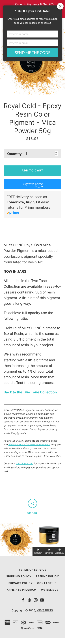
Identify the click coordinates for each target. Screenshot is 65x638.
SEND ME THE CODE (32, 52)
